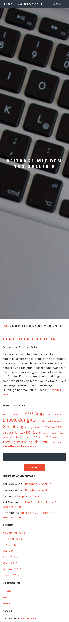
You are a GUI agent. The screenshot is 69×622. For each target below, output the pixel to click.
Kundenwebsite (52, 427)
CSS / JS (21, 414)
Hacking (28, 427)
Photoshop (7, 437)
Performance (57, 433)
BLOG (23, 4)
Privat (7, 591)
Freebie (49, 421)
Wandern (57, 442)
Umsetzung (24, 442)
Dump (58, 414)
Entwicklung (16, 419)
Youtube (33, 447)
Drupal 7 (51, 414)
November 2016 (14, 533)
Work (6, 603)
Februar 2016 (12, 569)
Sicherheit (40, 437)
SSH (47, 437)
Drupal (40, 413)
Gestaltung (14, 426)
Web (6, 597)
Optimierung (44, 433)
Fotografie (41, 421)
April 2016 (10, 557)
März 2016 (10, 563)
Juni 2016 (9, 545)
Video (48, 441)
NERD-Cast (30, 432)
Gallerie (57, 421)
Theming (9, 442)
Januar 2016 (11, 575)
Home (6, 325)
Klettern (36, 427)
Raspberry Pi (29, 437)
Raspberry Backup (38, 484)
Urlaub (37, 442)
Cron (15, 414)
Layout (9, 432)
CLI (11, 414)
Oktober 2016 (12, 539)
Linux (19, 432)
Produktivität (18, 437)
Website (8, 446)
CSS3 (29, 413)
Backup (6, 414)
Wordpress (22, 446)
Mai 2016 (9, 551)
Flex (33, 420)
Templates (54, 437)
